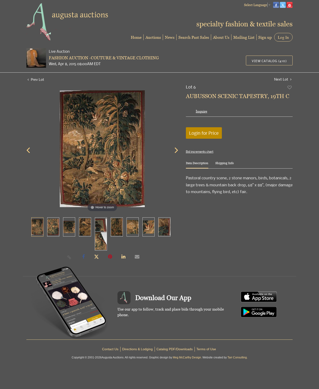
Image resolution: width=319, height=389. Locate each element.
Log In (283, 37)
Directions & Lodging (137, 349)
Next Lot (281, 79)
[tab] (197, 165)
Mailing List (244, 37)
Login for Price (204, 133)
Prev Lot (37, 79)
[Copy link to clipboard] (69, 257)
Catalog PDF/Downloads (174, 349)
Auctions (153, 37)
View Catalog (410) (269, 61)
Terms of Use (206, 349)
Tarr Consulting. (237, 357)
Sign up (265, 37)
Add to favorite (290, 87)
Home (136, 37)
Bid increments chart (199, 151)
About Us (221, 37)
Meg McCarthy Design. (187, 357)
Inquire (201, 111)
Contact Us (110, 349)
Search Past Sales (193, 37)
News (169, 37)
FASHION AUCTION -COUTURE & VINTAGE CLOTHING (104, 58)
